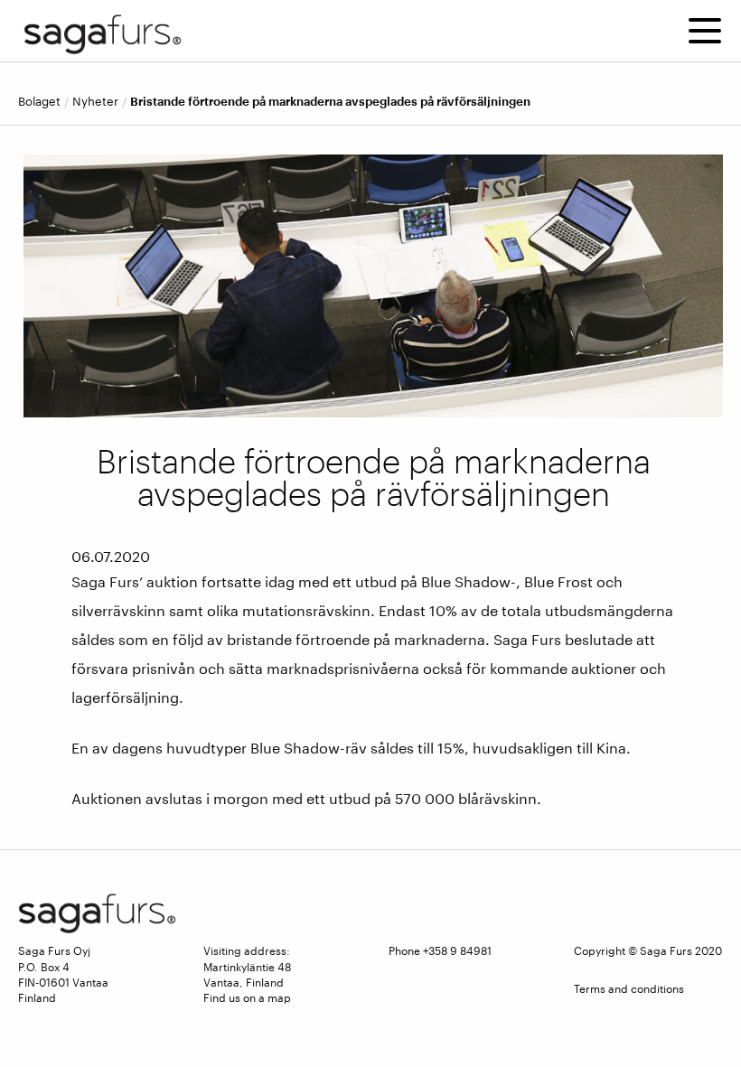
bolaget (39, 102)
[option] (373, 285)
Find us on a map (247, 997)
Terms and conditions (629, 988)
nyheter (95, 102)
